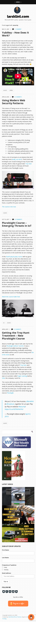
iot (3, 322)
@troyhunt (10, 404)
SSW (3, 378)
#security (21, 406)
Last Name (5, 557)
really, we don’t (17, 159)
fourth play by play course (14, 257)
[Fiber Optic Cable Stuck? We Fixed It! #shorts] (18, 496)
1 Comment (18, 29)
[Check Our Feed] (16, 591)
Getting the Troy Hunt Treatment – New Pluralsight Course (15, 335)
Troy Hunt (28, 164)
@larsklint (30, 401)
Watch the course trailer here (11, 297)
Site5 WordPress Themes (14, 617)
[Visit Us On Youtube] (13, 591)
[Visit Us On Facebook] (6, 591)
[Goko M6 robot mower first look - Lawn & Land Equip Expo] (18, 533)
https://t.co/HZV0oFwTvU (14, 409)
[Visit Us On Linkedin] (10, 591)
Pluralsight (10, 393)
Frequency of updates (9, 565)
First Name (5, 550)
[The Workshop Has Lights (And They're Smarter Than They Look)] (18, 514)
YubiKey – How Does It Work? (15, 34)
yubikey (11, 90)
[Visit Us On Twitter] (3, 591)
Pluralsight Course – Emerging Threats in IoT (16, 224)
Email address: (6, 573)
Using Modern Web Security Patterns (13, 102)
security (5, 90)
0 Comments (18, 97)
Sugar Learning (22, 376)
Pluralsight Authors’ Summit (15, 346)
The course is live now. (9, 207)
